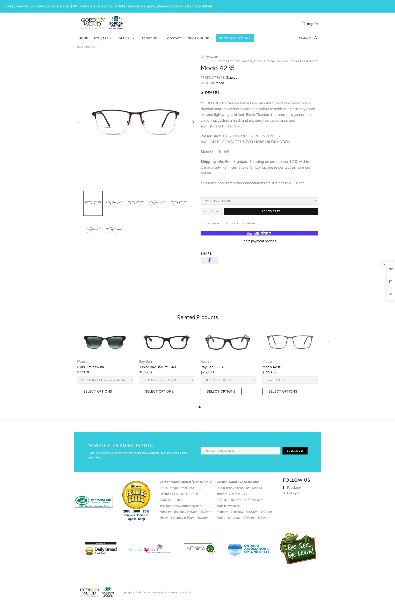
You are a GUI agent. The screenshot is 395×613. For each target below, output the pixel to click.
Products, (296, 61)
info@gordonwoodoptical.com (180, 506)
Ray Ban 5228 (212, 367)
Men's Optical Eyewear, (236, 61)
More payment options (259, 241)
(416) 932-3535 (227, 500)
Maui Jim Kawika (90, 367)
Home (80, 46)
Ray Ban (145, 361)
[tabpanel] (228, 366)
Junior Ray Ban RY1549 (157, 367)
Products (310, 61)
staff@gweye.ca (228, 506)
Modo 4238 (271, 367)
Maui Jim (84, 361)
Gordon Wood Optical (103, 23)
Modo (267, 361)
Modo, (258, 61)
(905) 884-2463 (170, 500)
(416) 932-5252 (253, 500)
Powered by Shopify (179, 592)
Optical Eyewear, (276, 61)
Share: (206, 253)
